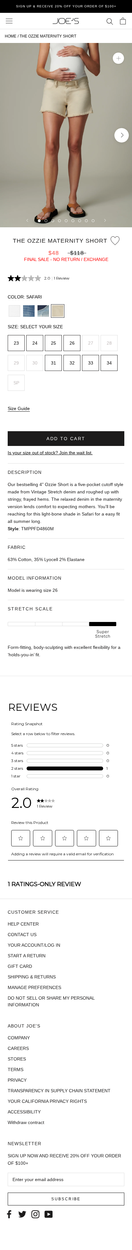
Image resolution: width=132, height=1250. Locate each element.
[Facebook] (9, 1213)
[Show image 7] (79, 220)
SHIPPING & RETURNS (32, 976)
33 (90, 362)
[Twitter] (22, 1213)
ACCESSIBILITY (24, 1111)
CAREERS (18, 1048)
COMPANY (19, 1037)
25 (53, 343)
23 (16, 343)
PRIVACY (17, 1080)
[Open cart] (123, 21)
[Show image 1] (39, 220)
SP (16, 382)
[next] (121, 135)
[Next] (105, 220)
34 (109, 362)
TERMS (15, 1069)
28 (109, 343)
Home (10, 36)
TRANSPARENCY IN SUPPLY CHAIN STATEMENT (59, 1090)
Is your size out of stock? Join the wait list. (50, 452)
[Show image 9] (93, 220)
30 (34, 362)
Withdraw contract (26, 1122)
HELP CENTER (23, 924)
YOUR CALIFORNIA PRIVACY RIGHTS (47, 1101)
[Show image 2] (46, 220)
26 (72, 343)
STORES (17, 1058)
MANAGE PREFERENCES (34, 987)
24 (34, 343)
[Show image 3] (52, 220)
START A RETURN (26, 955)
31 (53, 362)
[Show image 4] (59, 220)
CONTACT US (22, 934)
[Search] (109, 21)
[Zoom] (118, 58)
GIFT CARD (20, 966)
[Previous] (27, 220)
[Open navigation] (9, 21)
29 (16, 362)
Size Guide (19, 408)
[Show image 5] (66, 220)
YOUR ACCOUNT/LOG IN (34, 945)
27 (90, 343)
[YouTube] (49, 1213)
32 (72, 362)
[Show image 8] (86, 220)
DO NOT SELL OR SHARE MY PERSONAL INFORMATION (51, 1001)
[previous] (10, 135)
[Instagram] (35, 1213)
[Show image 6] (72, 220)
